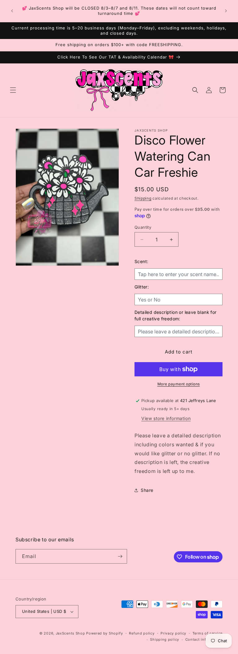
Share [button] (147, 490)
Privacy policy (173, 633)
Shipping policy (164, 639)
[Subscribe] (120, 556)
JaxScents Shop (70, 633)
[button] (13, 90)
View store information (166, 418)
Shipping (143, 198)
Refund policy (141, 633)
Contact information (204, 639)
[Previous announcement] (12, 11)
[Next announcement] (226, 11)
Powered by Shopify (104, 633)
